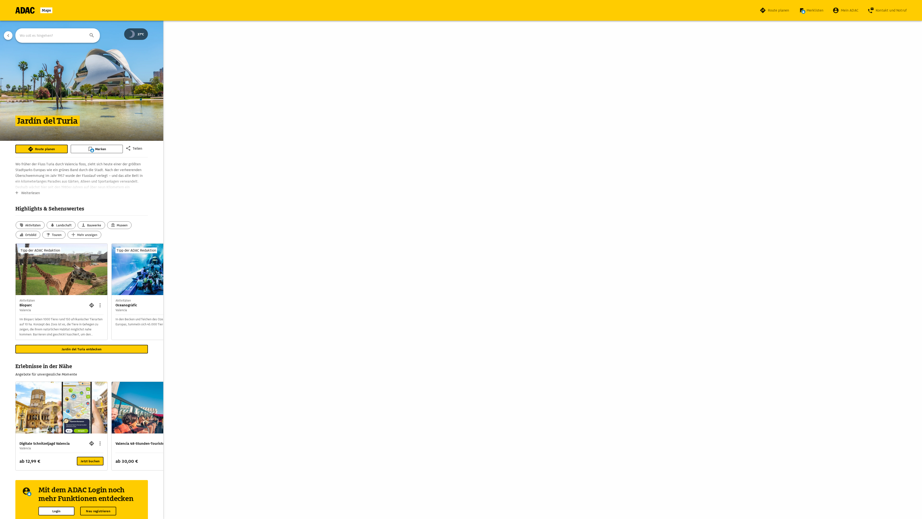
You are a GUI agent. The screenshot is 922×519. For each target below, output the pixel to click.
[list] (461, 267)
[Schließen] (521, 222)
